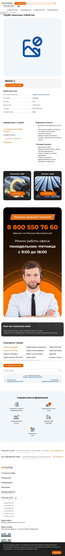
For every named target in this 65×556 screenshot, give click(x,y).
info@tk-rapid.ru (8, 492)
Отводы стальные (55, 357)
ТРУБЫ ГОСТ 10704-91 (23, 451)
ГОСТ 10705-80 (35, 451)
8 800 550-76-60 (8, 6)
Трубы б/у (52, 354)
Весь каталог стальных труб (16, 141)
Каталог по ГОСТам (10, 350)
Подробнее (7, 142)
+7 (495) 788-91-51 (25, 10)
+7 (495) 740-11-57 (39, 10)
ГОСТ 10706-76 (46, 451)
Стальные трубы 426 (13, 138)
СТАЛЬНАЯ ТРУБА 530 (45, 457)
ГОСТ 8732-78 (36, 108)
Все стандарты (56, 451)
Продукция (21, 3)
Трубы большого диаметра (36, 347)
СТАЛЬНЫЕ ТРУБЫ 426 (29, 457)
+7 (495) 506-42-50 (8, 516)
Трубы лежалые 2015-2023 (41, 94)
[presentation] (3, 184)
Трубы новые (31, 357)
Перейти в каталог (15, 365)
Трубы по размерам (10, 347)
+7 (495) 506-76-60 (8, 513)
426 (33, 101)
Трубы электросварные (35, 350)
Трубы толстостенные (34, 354)
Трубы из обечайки (10, 354)
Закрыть (56, 552)
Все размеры (57, 457)
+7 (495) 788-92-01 (52, 10)
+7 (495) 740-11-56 (12, 10)
